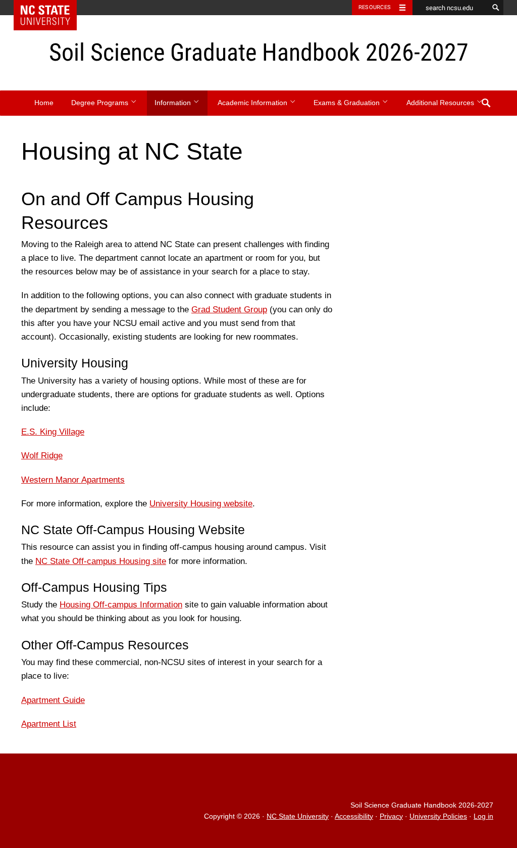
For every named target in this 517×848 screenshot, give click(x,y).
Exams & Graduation (348, 103)
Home (44, 103)
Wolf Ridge (42, 455)
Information (173, 103)
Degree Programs (100, 103)
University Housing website (200, 503)
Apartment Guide (53, 700)
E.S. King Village (52, 432)
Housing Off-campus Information (121, 604)
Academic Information (253, 103)
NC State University (298, 816)
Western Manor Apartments (73, 480)
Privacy (391, 816)
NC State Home (52, 8)
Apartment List (48, 724)
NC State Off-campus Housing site (100, 561)
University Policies (438, 816)
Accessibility (354, 816)
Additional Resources (441, 103)
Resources (374, 7)
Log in (483, 816)
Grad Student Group (229, 309)
